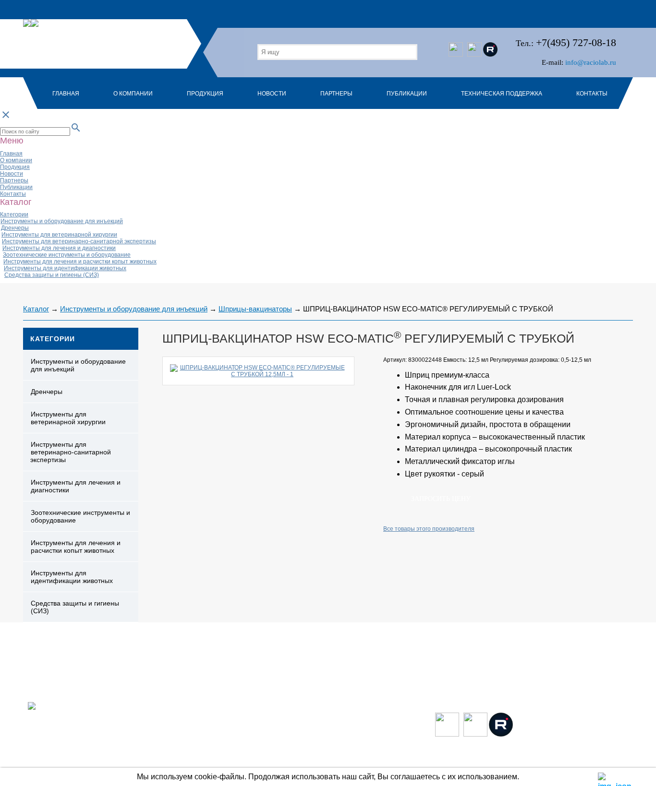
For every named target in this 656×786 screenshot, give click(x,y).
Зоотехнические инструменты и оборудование (67, 254)
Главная (65, 93)
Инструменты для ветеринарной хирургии (59, 234)
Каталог (36, 309)
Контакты (591, 93)
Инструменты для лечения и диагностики (59, 248)
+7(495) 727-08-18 (576, 42)
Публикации (407, 93)
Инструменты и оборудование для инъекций (61, 221)
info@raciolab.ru (590, 62)
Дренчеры (15, 228)
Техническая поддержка (501, 93)
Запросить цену (441, 498)
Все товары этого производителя (428, 528)
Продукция (205, 93)
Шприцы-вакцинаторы (255, 309)
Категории (14, 214)
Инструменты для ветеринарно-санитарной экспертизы (79, 241)
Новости (271, 93)
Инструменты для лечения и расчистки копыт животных (80, 261)
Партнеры (336, 93)
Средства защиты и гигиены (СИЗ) (51, 275)
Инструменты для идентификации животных (65, 268)
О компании (133, 93)
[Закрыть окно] (604, 777)
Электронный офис (606, 761)
